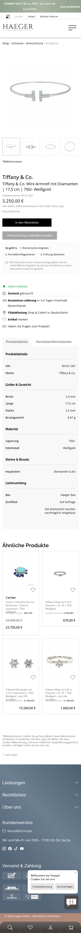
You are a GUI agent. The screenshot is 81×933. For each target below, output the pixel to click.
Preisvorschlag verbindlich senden (29, 235)
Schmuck (17, 43)
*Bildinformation (12, 161)
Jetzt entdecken (70, 6)
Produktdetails (17, 342)
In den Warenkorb (27, 222)
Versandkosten (11, 211)
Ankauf (31, 16)
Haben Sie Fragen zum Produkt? (29, 326)
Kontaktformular (19, 831)
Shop (5, 43)
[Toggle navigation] (73, 28)
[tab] (16, 342)
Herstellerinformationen (53, 342)
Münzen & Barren (49, 16)
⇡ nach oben (9, 755)
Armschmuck (34, 43)
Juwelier (19, 16)
